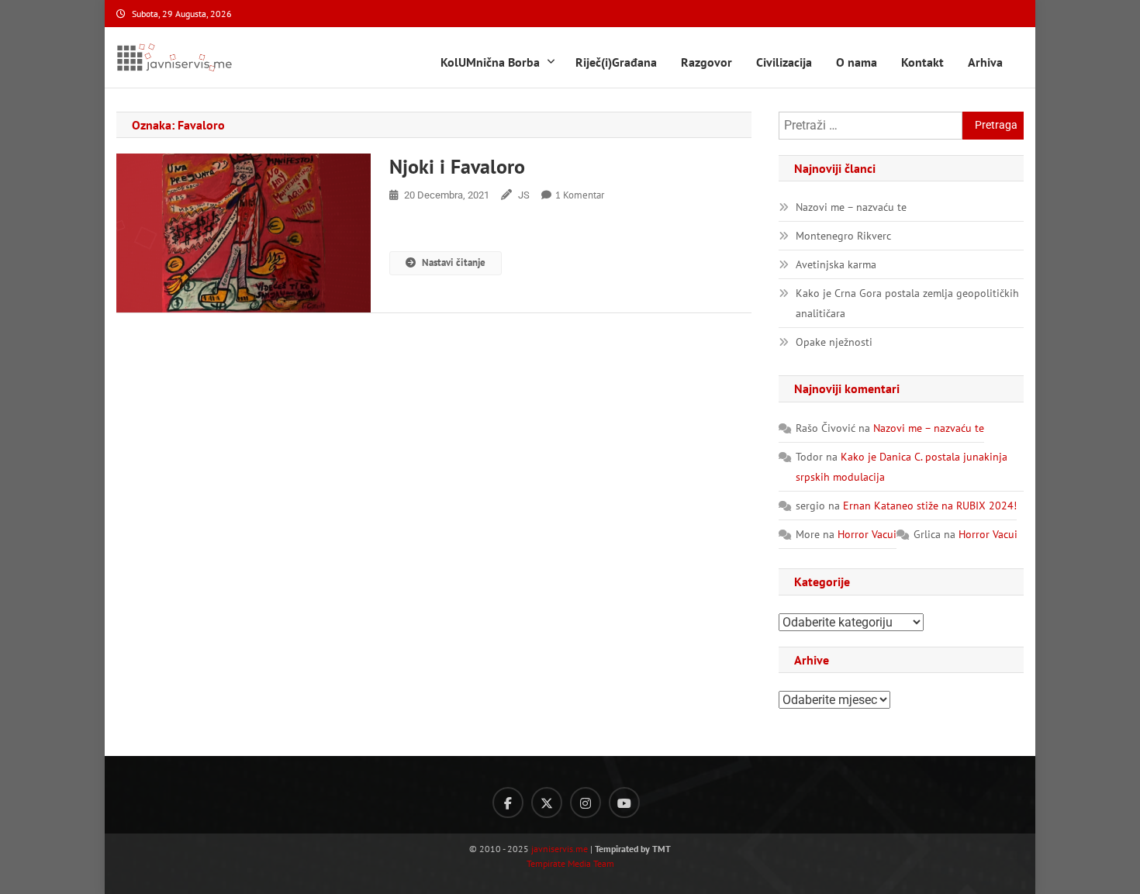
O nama (856, 62)
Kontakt (922, 62)
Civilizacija (784, 62)
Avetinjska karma (836, 264)
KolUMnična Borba (490, 62)
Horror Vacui (867, 534)
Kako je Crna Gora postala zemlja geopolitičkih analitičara (907, 303)
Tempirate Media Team (570, 863)
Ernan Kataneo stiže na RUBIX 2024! (930, 506)
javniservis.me (559, 848)
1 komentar (579, 195)
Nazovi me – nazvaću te (851, 207)
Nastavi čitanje (453, 262)
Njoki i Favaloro (457, 166)
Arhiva (985, 62)
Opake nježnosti (834, 342)
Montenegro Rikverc (843, 236)
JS (524, 195)
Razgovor (706, 62)
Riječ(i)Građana (616, 62)
